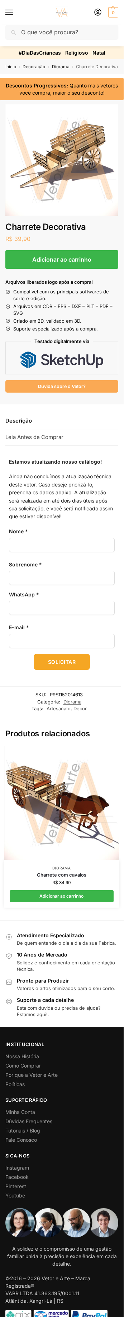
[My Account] (98, 12)
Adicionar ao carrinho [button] (61, 896)
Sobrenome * (25, 564)
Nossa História (22, 1056)
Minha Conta (20, 1112)
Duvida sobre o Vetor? (62, 386)
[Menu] (16, 12)
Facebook (17, 1177)
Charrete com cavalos (61, 875)
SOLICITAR (62, 662)
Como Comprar (23, 1066)
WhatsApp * (24, 594)
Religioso (76, 53)
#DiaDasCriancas (40, 53)
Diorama (61, 66)
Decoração (34, 66)
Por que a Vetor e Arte (31, 1075)
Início (10, 66)
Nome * (18, 531)
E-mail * (19, 627)
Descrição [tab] (18, 420)
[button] (112, 12)
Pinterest (15, 1186)
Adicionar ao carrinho (61, 259)
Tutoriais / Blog (22, 1130)
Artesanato (59, 708)
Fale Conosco (21, 1140)
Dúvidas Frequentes (28, 1121)
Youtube (15, 1195)
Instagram (17, 1168)
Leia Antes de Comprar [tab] (34, 437)
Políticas (15, 1084)
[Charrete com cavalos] (61, 803)
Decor (80, 708)
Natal (98, 53)
